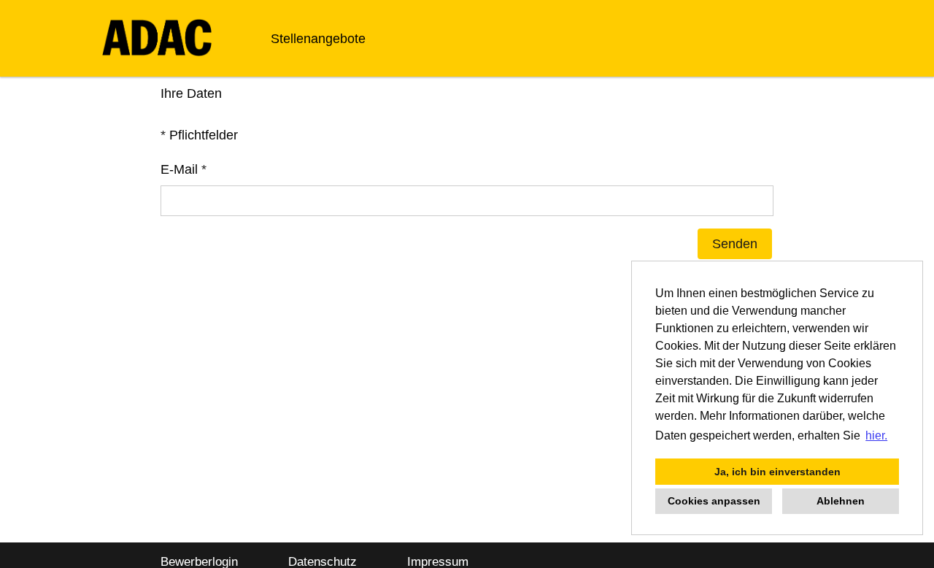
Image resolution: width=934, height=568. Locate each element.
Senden (734, 244)
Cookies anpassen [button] (714, 501)
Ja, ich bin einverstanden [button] (777, 471)
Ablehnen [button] (841, 501)
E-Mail (184, 169)
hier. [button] (876, 435)
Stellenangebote (318, 38)
